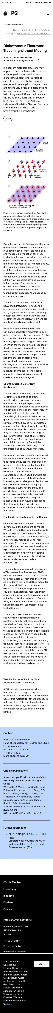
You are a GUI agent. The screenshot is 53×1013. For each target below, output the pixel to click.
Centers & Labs (9, 3)
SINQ (9, 118)
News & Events (15, 24)
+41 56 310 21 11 (11, 940)
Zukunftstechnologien (16, 60)
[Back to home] (10, 13)
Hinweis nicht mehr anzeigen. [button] (33, 33)
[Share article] (37, 60)
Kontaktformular (12, 946)
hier (9, 1003)
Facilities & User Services (37, 3)
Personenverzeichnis (14, 951)
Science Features (23, 57)
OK (40, 964)
